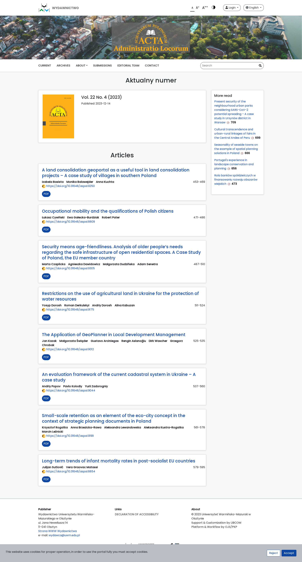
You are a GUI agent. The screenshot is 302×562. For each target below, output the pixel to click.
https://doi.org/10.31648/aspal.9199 (69, 436)
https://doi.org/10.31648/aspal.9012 (69, 349)
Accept (289, 553)
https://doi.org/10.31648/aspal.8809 (70, 222)
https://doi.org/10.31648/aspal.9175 (69, 310)
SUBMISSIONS (102, 65)
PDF (46, 194)
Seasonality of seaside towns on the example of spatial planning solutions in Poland (236, 149)
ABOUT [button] (80, 65)
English (254, 8)
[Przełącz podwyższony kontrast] (213, 8)
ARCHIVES (63, 65)
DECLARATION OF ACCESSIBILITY (137, 514)
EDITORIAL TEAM (128, 65)
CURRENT (44, 65)
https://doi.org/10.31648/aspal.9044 (70, 390)
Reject (273, 553)
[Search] (260, 66)
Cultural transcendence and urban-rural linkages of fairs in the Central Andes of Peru (235, 133)
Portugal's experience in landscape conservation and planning (234, 164)
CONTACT (152, 65)
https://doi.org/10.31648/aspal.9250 (70, 186)
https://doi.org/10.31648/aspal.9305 (70, 268)
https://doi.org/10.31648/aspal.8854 (70, 471)
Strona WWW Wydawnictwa (57, 531)
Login (232, 8)
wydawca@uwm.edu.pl (64, 535)
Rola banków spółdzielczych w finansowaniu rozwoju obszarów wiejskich (235, 179)
